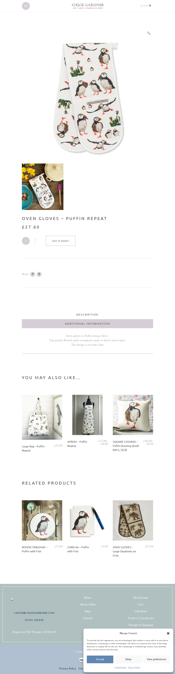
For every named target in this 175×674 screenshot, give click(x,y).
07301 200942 (34, 619)
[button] (168, 633)
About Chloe (87, 604)
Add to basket (60, 240)
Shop (87, 611)
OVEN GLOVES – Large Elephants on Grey (124, 551)
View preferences (156, 659)
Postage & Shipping (140, 625)
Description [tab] (87, 314)
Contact (87, 618)
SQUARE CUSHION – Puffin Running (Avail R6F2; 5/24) (126, 445)
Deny (128, 659)
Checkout (140, 611)
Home (87, 598)
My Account (140, 598)
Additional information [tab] (87, 323)
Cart (140, 604)
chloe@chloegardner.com (34, 612)
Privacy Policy (134, 667)
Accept (100, 659)
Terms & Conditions (140, 618)
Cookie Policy (120, 667)
